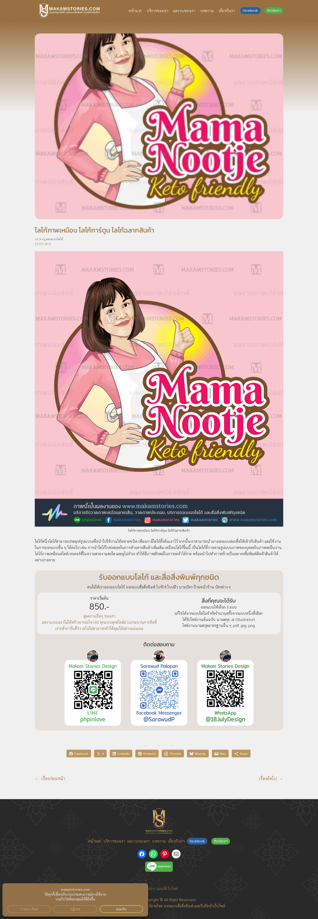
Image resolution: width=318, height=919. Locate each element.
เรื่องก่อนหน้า (53, 778)
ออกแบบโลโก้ (54, 239)
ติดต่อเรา (274, 10)
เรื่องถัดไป (268, 778)
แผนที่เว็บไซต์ (167, 888)
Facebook (250, 10)
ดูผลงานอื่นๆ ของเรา (99, 615)
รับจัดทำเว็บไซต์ (212, 905)
